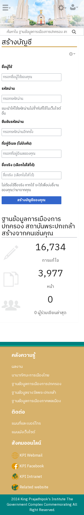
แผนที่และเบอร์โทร (26, 423)
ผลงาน (17, 366)
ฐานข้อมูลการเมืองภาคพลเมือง (36, 401)
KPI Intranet (31, 476)
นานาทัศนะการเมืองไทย (30, 375)
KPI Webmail (31, 455)
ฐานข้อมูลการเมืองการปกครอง (36, 384)
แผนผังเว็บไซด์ (23, 432)
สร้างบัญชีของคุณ (31, 200)
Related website (34, 487)
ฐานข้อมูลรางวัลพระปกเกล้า (34, 392)
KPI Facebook (32, 466)
